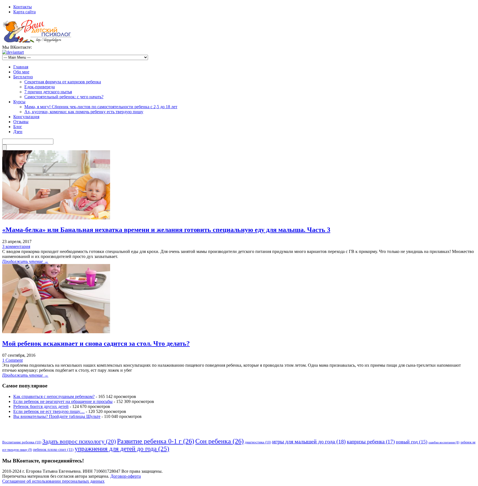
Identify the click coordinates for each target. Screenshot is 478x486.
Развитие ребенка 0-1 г (155, 441)
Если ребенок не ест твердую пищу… (49, 411)
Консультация (26, 116)
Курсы (19, 101)
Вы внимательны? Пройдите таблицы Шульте (56, 416)
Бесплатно (23, 76)
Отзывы (20, 121)
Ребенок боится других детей (41, 406)
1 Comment (12, 360)
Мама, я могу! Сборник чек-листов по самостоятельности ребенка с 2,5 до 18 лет (100, 106)
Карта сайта (24, 11)
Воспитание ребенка (21, 442)
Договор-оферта (125, 476)
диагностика (258, 442)
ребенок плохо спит (53, 449)
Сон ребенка (219, 441)
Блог (17, 126)
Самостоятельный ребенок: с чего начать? (63, 96)
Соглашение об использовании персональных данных (53, 481)
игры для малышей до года (309, 441)
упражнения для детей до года (122, 448)
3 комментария (16, 246)
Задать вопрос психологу (79, 441)
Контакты (22, 6)
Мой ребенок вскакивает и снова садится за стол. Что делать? (96, 343)
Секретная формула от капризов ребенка (62, 81)
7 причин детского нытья (48, 91)
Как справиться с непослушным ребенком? (54, 396)
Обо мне (21, 71)
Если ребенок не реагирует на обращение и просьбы (63, 401)
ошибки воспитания (443, 442)
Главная (20, 66)
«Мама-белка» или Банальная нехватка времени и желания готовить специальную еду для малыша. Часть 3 (166, 229)
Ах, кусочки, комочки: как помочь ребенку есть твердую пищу (83, 111)
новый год (411, 441)
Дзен (17, 131)
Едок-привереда (39, 86)
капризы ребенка (371, 441)
